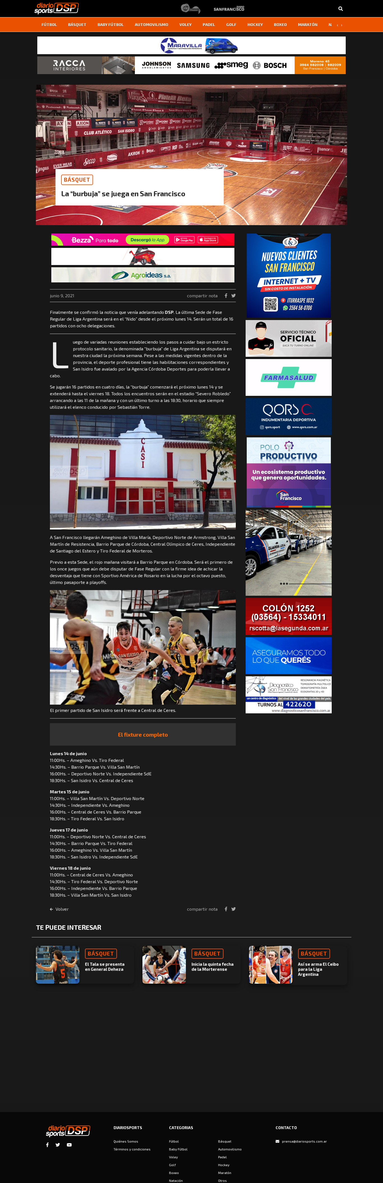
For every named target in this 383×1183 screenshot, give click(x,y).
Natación (176, 1180)
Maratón (307, 24)
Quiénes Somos (126, 1141)
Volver (61, 909)
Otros (222, 1180)
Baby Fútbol (111, 24)
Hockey (255, 24)
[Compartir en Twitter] (233, 295)
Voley (185, 24)
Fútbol (49, 24)
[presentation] (337, 24)
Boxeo (280, 24)
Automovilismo (151, 24)
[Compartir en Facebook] (227, 295)
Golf (231, 24)
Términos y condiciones (132, 1149)
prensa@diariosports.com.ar (304, 1141)
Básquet (77, 24)
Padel (209, 24)
